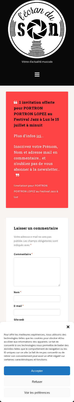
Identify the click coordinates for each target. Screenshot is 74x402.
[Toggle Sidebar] (37, 74)
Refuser (37, 381)
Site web (19, 319)
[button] (68, 327)
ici (39, 135)
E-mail (18, 305)
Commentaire (23, 254)
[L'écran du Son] (37, 57)
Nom (17, 292)
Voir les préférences (37, 392)
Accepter (37, 370)
